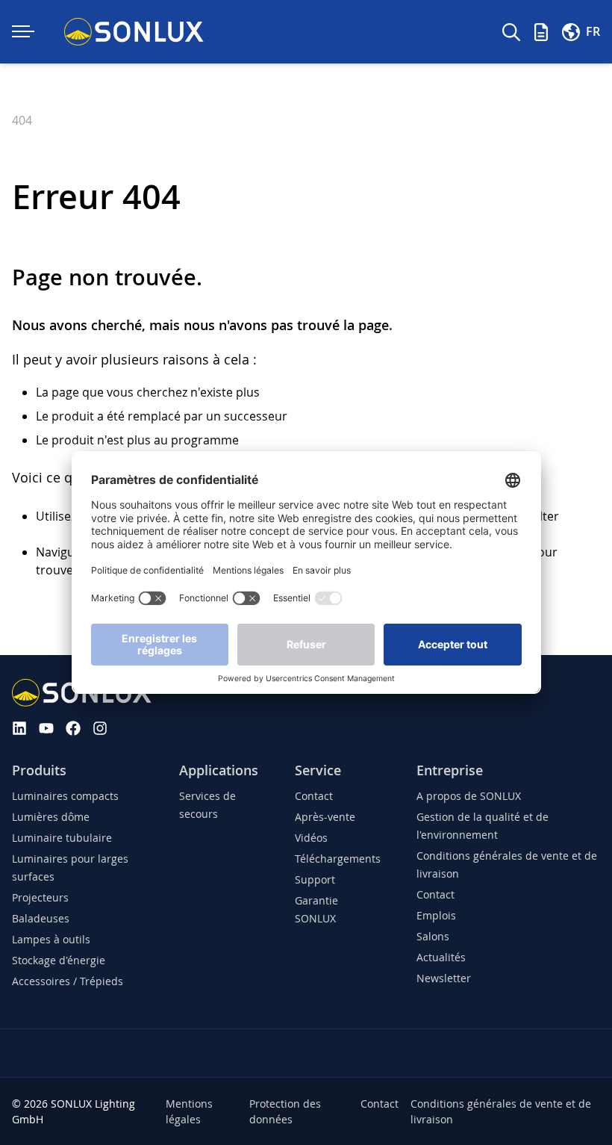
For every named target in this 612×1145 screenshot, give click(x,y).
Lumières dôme (51, 817)
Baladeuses (40, 918)
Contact (314, 796)
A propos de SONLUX (468, 796)
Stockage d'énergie (58, 960)
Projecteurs (40, 897)
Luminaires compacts (65, 796)
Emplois (436, 915)
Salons (432, 936)
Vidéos (311, 838)
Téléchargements (338, 858)
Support (315, 879)
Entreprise (449, 770)
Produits (39, 770)
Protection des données (285, 1111)
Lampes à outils (51, 939)
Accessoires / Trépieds (67, 981)
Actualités (441, 957)
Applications (218, 770)
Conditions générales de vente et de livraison (500, 1111)
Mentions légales (189, 1111)
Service (318, 770)
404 (22, 120)
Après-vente (325, 817)
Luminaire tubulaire (62, 838)
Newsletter (443, 978)
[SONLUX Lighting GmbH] (134, 32)
